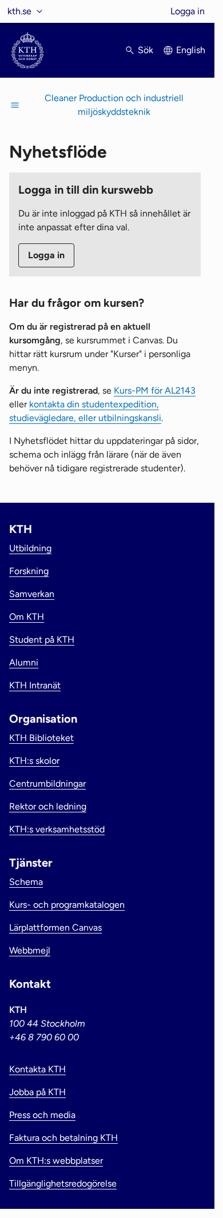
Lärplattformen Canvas (55, 927)
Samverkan (31, 593)
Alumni (23, 662)
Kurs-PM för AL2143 (155, 390)
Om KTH (26, 616)
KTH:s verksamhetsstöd (57, 829)
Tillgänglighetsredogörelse (63, 1183)
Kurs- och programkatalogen (67, 904)
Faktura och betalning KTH (63, 1137)
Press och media (42, 1114)
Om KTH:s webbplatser (56, 1160)
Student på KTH (41, 639)
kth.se (19, 11)
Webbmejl (29, 950)
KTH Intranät (35, 685)
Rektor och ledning (47, 806)
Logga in (187, 11)
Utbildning (30, 548)
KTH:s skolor (34, 760)
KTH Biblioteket (41, 737)
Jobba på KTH (37, 1092)
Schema (26, 881)
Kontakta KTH (37, 1069)
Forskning (29, 571)
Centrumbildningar (47, 783)
